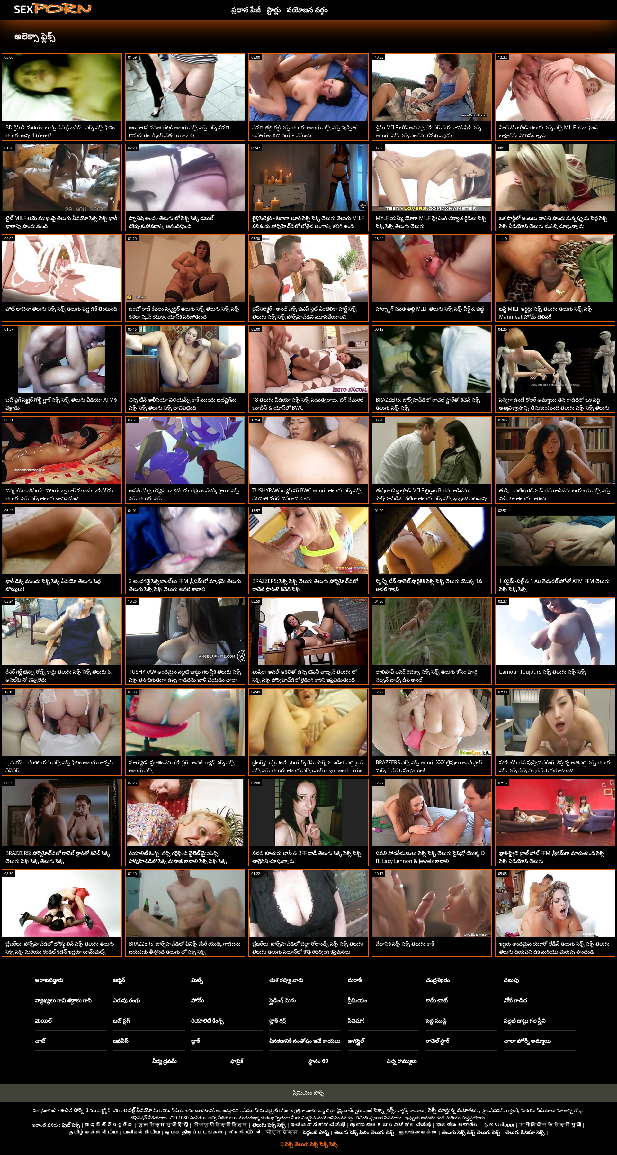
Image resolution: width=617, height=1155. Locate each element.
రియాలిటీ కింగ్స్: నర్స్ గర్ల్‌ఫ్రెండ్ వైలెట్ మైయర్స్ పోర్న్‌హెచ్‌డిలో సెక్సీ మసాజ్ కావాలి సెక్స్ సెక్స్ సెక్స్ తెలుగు (178, 861)
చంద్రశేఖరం (438, 980)
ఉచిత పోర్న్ (72, 1110)
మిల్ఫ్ (197, 980)
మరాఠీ (355, 980)
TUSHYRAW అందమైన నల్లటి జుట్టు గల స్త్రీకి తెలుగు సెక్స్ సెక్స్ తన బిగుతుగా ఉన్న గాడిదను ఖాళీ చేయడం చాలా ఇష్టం (185, 679)
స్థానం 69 (318, 1061)
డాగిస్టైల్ (356, 1040)
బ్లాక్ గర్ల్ (277, 1020)
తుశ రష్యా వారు (286, 980)
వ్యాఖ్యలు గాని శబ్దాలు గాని (63, 1000)
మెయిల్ (43, 1020)
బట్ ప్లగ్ (121, 1020)
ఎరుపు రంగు (126, 1000)
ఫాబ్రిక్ (236, 1061)
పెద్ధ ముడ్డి (436, 1020)
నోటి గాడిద (515, 1000)
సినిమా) (356, 1020)
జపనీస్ (121, 1040)
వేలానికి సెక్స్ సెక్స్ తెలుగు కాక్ (405, 943)
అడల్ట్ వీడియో (137, 1110)
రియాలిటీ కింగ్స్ (207, 1020)
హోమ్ (197, 1000)
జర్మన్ (119, 980)
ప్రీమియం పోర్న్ (308, 1092)
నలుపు (511, 980)
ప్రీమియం (357, 1000)
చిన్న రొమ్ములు (402, 1061)
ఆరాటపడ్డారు (49, 980)
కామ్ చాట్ (437, 1000)
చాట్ (40, 1040)
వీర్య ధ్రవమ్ (164, 1061)
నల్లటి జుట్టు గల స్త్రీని (525, 1020)
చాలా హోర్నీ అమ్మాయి (527, 1040)
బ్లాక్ (195, 1040)
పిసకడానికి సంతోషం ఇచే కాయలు (304, 1040)
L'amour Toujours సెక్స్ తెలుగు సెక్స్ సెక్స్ (542, 671)
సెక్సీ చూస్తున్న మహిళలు (452, 1110)
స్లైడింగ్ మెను (282, 1000)
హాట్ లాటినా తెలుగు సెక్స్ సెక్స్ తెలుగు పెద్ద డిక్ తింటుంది (61, 308)
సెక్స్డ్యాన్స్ (384, 1110)
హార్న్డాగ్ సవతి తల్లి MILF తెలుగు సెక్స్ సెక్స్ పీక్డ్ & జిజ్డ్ (430, 308)
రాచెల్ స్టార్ (437, 1040)
